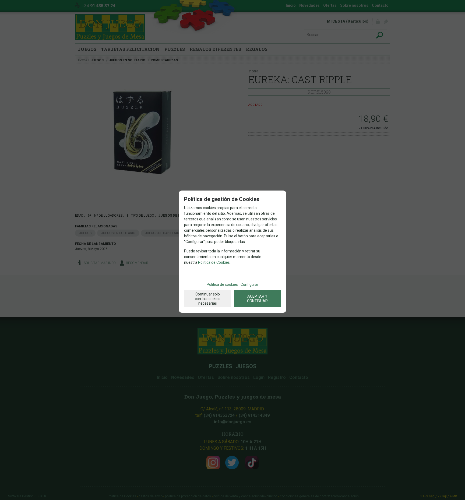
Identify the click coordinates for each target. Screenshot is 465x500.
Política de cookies (222, 284)
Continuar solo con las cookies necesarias (207, 298)
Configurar (250, 284)
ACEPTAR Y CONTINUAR (257, 298)
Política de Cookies (214, 262)
